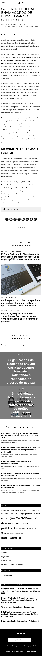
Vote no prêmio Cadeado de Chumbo (17, 607)
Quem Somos (31, 651)
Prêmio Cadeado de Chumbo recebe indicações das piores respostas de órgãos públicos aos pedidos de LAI (20, 257)
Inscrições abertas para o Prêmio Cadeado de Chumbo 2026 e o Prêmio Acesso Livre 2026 (20, 435)
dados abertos (10, 513)
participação (9, 528)
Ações (3, 553)
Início (8, 651)
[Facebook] (7, 219)
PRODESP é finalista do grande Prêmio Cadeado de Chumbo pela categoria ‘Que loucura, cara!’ (19, 614)
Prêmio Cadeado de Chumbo (12, 564)
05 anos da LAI (6, 510)
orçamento (24, 524)
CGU (2, 513)
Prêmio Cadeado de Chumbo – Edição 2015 (20, 621)
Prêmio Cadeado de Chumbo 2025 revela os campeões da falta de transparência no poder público (20, 449)
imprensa (31, 518)
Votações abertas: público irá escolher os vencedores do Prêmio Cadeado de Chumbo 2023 (20, 591)
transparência (21, 228)
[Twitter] (15, 219)
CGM (37, 510)
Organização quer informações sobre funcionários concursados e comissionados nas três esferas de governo (20, 317)
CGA (33, 510)
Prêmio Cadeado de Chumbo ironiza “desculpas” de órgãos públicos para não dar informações (19, 600)
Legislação (5, 557)
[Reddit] (31, 219)
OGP (17, 523)
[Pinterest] (19, 219)
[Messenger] (11, 219)
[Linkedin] (23, 219)
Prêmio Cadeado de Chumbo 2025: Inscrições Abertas (16, 462)
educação (21, 514)
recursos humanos (15, 533)
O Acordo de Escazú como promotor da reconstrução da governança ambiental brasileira (19, 191)
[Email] (35, 219)
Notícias (22, 24)
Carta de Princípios (18, 651)
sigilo (22, 533)
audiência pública (18, 510)
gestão (5, 518)
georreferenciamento (32, 514)
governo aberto (19, 518)
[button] (32, 640)
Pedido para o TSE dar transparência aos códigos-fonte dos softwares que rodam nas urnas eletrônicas (20, 303)
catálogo (28, 510)
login (17, 345)
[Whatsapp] (27, 219)
